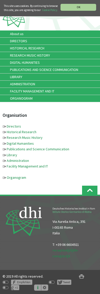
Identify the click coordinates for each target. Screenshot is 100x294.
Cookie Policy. (50, 10)
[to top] (89, 190)
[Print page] (81, 276)
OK (78, 7)
